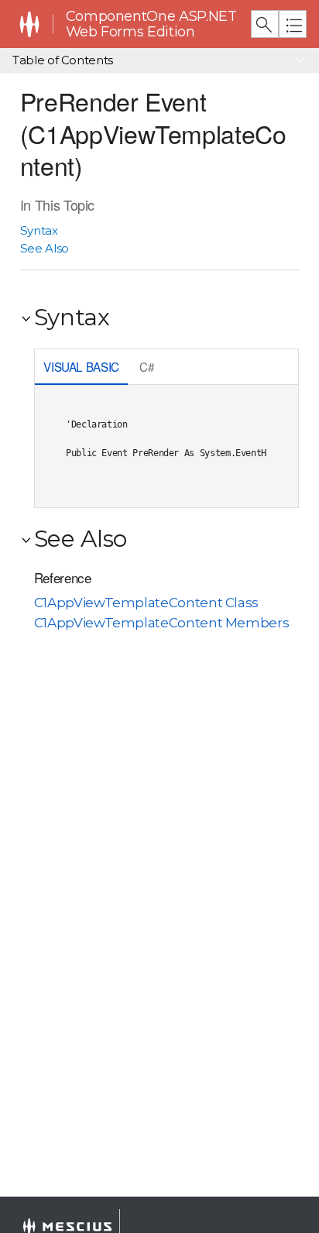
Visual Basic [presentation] (81, 366)
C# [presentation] (146, 366)
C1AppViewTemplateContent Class (146, 602)
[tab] (82, 368)
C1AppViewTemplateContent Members (162, 622)
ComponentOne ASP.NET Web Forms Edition (151, 24)
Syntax (39, 230)
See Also (44, 248)
